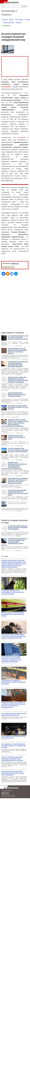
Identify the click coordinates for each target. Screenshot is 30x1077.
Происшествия (8, 22)
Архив (11, 19)
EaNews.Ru (15, 263)
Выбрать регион (5, 794)
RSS (14, 796)
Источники (19, 19)
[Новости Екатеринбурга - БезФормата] (9, 2)
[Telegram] (12, 274)
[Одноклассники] (8, 274)
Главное (4, 19)
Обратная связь (5, 792)
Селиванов (22, 137)
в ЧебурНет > (6, 25)
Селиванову (6, 86)
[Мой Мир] (16, 274)
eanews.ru (6, 54)
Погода (27, 19)
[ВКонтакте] (3, 274)
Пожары (18, 22)
